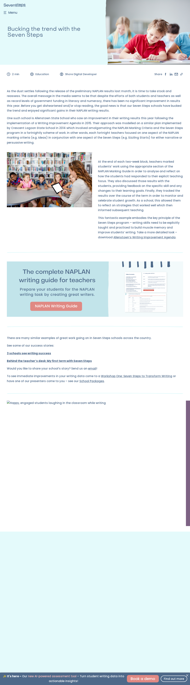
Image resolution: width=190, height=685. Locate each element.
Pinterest (13, 621)
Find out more (174, 679)
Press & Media (133, 574)
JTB (180, 648)
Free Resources (17, 580)
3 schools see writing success (29, 353)
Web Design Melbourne (157, 648)
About (128, 555)
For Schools (15, 561)
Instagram (14, 615)
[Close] (187, 675)
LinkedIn (12, 627)
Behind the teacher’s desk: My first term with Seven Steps (49, 361)
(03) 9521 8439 (17, 648)
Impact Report (134, 561)
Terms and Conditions (139, 580)
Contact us (14, 602)
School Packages (91, 381)
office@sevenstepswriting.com (52, 648)
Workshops (14, 568)
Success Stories (134, 568)
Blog (10, 593)
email (92, 368)
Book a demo (143, 678)
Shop (10, 586)
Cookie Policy (133, 593)
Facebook (13, 608)
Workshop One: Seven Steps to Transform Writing (136, 376)
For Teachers (16, 555)
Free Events (14, 574)
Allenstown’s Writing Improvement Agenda (144, 237)
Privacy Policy (133, 586)
